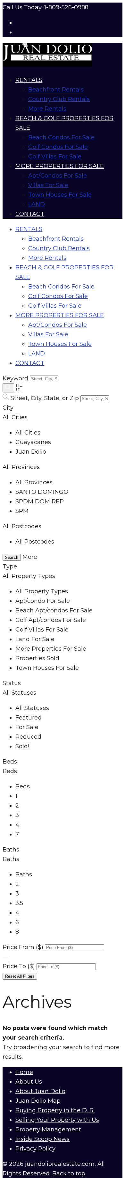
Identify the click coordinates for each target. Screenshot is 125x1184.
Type (10, 566)
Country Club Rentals (59, 99)
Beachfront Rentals (56, 89)
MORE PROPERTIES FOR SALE (59, 166)
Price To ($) (19, 966)
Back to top (68, 1173)
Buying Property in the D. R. (55, 1110)
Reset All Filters (20, 976)
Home (24, 1072)
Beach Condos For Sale (61, 137)
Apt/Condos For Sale (57, 175)
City (8, 407)
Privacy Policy (35, 1148)
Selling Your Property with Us (57, 1119)
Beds (10, 761)
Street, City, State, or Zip (45, 398)
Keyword (15, 378)
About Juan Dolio (40, 1091)
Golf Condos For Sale (58, 146)
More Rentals (47, 108)
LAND (36, 204)
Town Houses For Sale (60, 194)
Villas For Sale (48, 185)
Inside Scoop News (42, 1139)
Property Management (48, 1129)
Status (12, 683)
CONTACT (29, 213)
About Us (28, 1081)
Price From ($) (23, 947)
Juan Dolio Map (38, 1100)
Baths (11, 849)
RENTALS (28, 80)
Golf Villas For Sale (54, 156)
